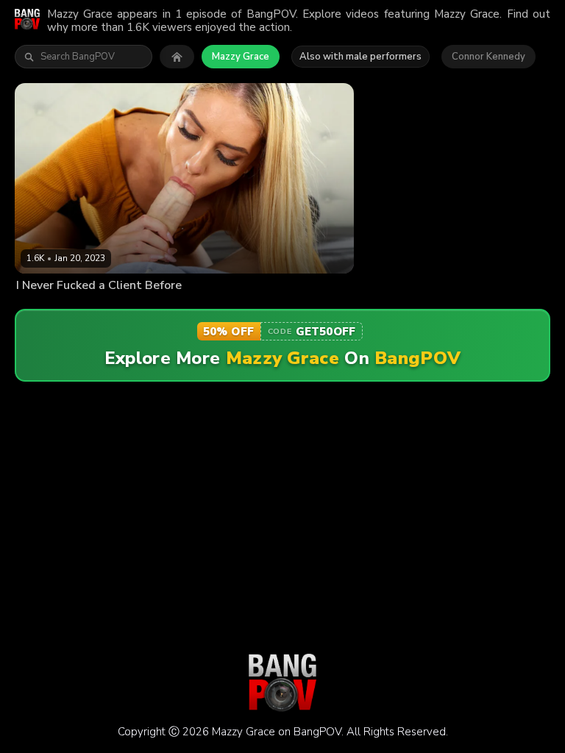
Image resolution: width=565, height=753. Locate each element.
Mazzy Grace (240, 56)
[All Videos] (177, 56)
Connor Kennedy (488, 56)
